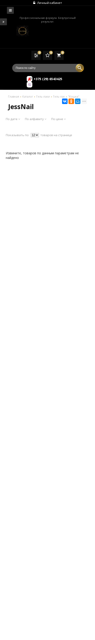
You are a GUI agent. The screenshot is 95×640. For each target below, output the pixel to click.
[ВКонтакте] (65, 101)
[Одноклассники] (71, 101)
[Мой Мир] (77, 101)
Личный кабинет (49, 3)
